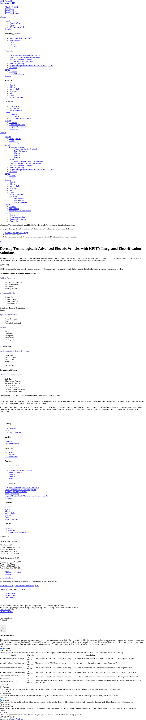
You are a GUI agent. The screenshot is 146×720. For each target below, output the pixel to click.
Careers (7, 112)
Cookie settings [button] (6, 618)
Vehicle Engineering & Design (16, 492)
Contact (3, 133)
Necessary (6, 648)
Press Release (18, 198)
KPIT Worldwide (6, 1)
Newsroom (13, 196)
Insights (7, 70)
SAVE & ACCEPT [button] (7, 717)
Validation (8, 498)
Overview (8, 441)
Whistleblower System (13, 572)
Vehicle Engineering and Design (16, 233)
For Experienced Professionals (15, 532)
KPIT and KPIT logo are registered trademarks (17, 586)
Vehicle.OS (13, 159)
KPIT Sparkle (10, 11)
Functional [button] (4, 685)
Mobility (8, 21)
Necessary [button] (3, 646)
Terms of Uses (10, 593)
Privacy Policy (10, 595)
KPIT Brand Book (20, 203)
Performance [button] (4, 691)
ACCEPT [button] (3, 620)
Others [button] (2, 710)
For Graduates (10, 530)
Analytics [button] (3, 698)
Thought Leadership (12, 443)
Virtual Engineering (12, 494)
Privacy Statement (6, 612)
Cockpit (12, 476)
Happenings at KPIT (7, 3)
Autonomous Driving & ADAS (20, 470)
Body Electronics (15, 472)
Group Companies (11, 519)
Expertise (8, 29)
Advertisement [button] (5, 704)
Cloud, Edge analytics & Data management (20, 490)
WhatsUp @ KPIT (11, 7)
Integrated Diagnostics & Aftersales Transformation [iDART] (26, 496)
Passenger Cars (10, 428)
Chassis (12, 474)
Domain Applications (16, 147)
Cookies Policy (5, 610)
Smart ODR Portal (6, 578)
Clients (7, 511)
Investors (8, 121)
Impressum (8, 574)
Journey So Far (10, 513)
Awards (7, 509)
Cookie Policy (10, 598)
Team (7, 517)
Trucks (7, 430)
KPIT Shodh (9, 9)
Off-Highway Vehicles (13, 432)
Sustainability (9, 515)
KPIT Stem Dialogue (12, 13)
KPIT (37, 586)
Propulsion (13, 478)
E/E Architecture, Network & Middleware (24, 488)
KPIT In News (19, 200)
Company (8, 76)
